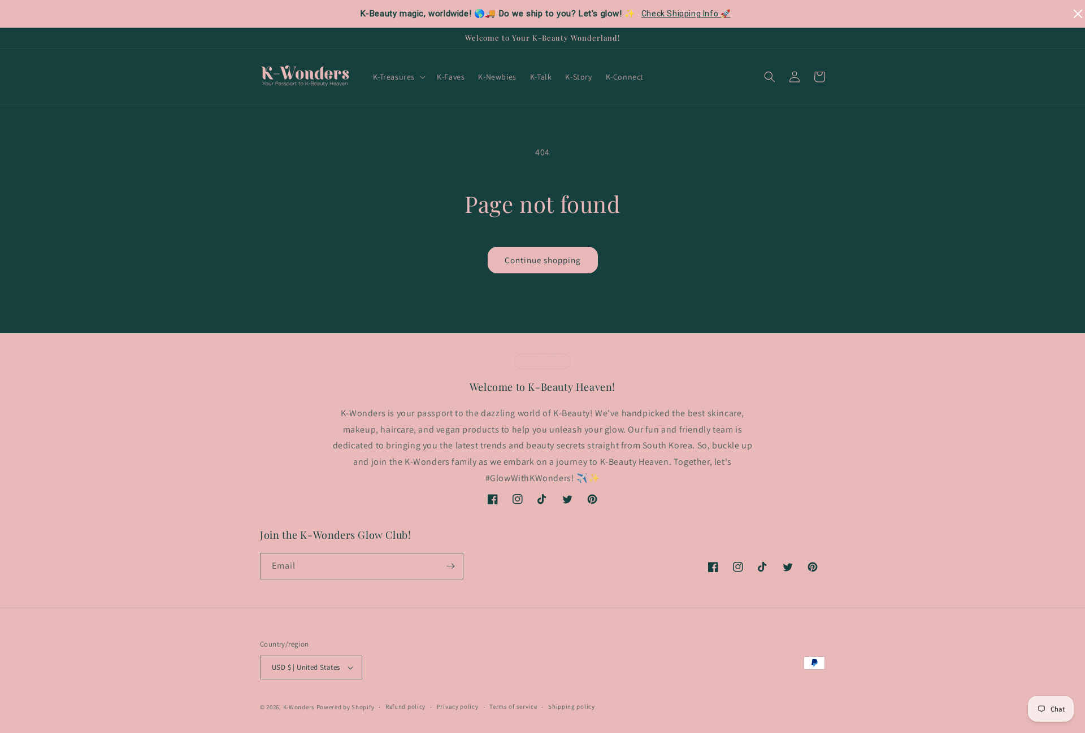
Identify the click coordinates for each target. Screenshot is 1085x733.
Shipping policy (571, 706)
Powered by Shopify (345, 707)
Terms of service (513, 706)
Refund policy (405, 706)
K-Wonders (299, 707)
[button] (398, 77)
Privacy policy (458, 706)
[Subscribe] (450, 566)
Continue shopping (543, 260)
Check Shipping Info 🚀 (686, 13)
